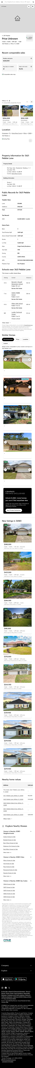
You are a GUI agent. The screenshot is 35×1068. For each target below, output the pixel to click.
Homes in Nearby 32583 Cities (13, 857)
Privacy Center (10, 993)
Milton (25, 133)
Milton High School (17, 303)
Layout (5, 343)
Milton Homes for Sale (9, 860)
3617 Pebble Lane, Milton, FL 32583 (13, 795)
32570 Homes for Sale (9, 890)
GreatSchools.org (28, 325)
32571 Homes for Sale (9, 887)
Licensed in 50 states (7, 1061)
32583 (17, 43)
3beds (4, 41)
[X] (10, 987)
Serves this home (17, 288)
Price (17, 339)
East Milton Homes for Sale (10, 849)
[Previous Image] (4, 110)
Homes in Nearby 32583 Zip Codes (15, 881)
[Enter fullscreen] (30, 141)
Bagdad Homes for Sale (9, 840)
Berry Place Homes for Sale (10, 843)
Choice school (16, 319)
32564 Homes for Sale (9, 884)
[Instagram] (3, 987)
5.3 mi (28, 313)
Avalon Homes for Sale (9, 837)
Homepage (5, 133)
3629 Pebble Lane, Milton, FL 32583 (13, 814)
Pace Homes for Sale (8, 866)
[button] (2, 2)
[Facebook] (6, 987)
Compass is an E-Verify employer (16, 995)
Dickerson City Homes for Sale (11, 846)
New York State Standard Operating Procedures (17, 1049)
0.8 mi (28, 293)
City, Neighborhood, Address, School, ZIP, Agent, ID (18, 2)
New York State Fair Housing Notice (14, 1048)
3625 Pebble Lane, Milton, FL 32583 (13, 799)
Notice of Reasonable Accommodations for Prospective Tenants (15, 1050)
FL (10, 133)
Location (25, 339)
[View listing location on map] (29, 38)
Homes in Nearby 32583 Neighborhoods (11, 832)
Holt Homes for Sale (8, 863)
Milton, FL (13, 43)
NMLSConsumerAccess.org (8, 1060)
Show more (6, 852)
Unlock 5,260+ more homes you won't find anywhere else (16, 499)
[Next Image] (17, 110)
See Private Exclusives (14, 510)
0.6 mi (28, 283)
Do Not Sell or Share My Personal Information (13, 991)
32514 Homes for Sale (9, 897)
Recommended (8, 339)
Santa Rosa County (17, 133)
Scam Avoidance (18, 993)
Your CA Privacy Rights (10, 998)
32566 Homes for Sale (9, 893)
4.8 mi (28, 304)
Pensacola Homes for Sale (10, 870)
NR (5, 313)
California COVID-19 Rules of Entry (22, 997)
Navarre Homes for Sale (9, 873)
